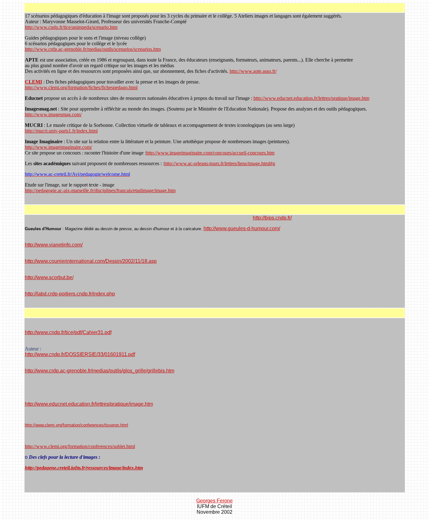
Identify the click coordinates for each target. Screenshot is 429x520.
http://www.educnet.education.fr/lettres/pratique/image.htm (311, 98)
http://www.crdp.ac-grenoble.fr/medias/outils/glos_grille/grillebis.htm (99, 370)
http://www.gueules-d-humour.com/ (242, 228)
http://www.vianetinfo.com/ (54, 244)
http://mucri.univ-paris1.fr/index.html (61, 130)
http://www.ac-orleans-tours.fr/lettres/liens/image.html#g (219, 163)
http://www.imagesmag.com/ (53, 114)
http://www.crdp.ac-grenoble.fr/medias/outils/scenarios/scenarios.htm (93, 49)
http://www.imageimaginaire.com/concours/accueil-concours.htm (210, 152)
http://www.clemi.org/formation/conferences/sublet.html (80, 446)
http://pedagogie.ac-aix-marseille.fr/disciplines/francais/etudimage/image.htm (100, 190)
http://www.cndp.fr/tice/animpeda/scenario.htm (71, 27)
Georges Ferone (214, 500)
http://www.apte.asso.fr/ (253, 71)
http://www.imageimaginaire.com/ (58, 147)
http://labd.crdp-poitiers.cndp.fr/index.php (70, 293)
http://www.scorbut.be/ (49, 277)
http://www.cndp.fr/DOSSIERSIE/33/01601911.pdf (80, 354)
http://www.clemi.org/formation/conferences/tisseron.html (76, 425)
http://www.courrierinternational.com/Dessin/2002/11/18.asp (91, 261)
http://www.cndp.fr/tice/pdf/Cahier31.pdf (68, 332)
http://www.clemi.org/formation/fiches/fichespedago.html (81, 87)
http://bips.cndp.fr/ (272, 217)
